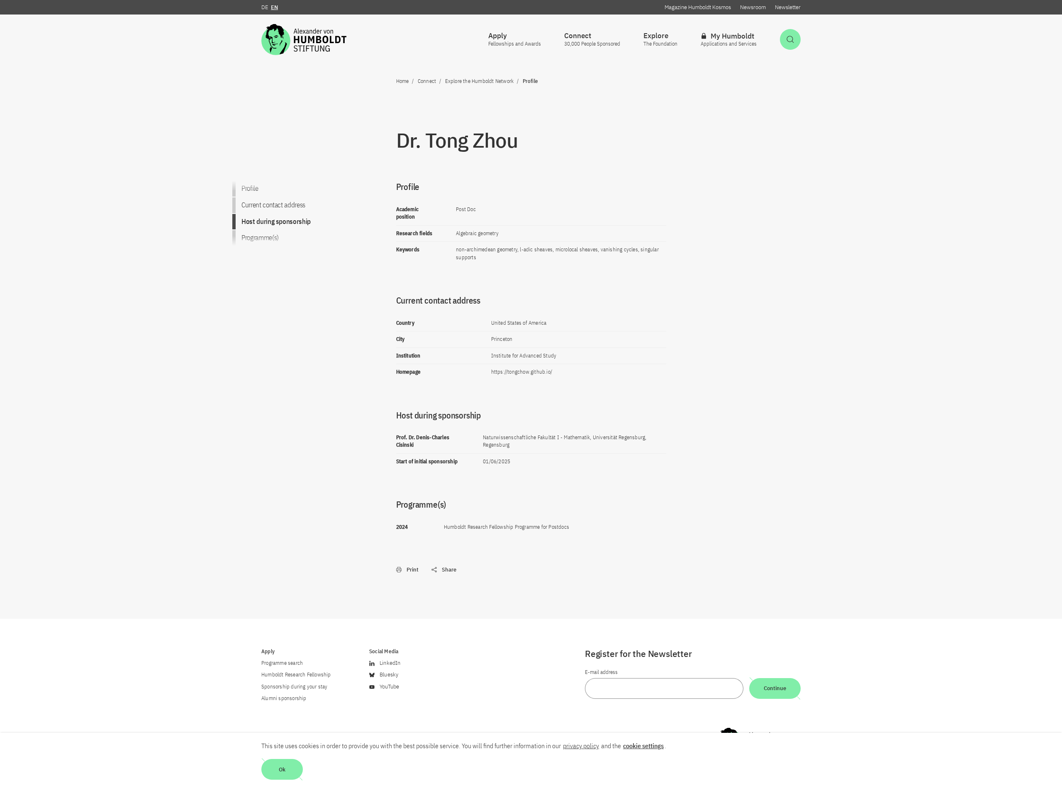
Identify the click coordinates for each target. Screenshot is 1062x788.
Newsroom (753, 7)
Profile (249, 188)
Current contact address (273, 204)
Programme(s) (260, 238)
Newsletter (788, 7)
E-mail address (601, 672)
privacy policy (581, 746)
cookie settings (643, 746)
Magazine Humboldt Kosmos (698, 7)
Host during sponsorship (276, 221)
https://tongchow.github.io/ (521, 371)
